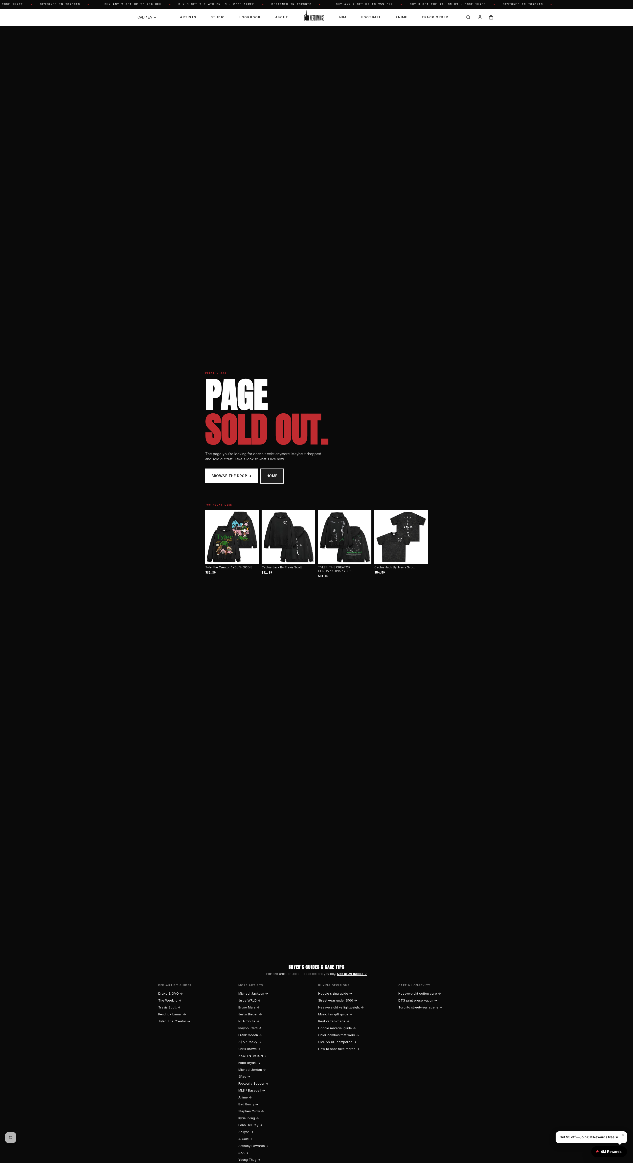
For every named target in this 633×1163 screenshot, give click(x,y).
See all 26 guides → (352, 974)
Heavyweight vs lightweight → (341, 1007)
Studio (218, 17)
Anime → (245, 1097)
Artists (188, 17)
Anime (401, 17)
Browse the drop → (231, 476)
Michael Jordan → (252, 1070)
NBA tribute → (248, 1021)
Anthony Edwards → (253, 1146)
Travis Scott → (169, 1007)
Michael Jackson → (253, 993)
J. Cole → (245, 1139)
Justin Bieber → (250, 1014)
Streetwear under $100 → (337, 1000)
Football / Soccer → (253, 1083)
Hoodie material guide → (337, 1028)
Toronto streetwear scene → (420, 1007)
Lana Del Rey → (250, 1125)
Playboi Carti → (250, 1028)
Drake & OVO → (170, 993)
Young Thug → (249, 1160)
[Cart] (491, 17)
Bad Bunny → (248, 1104)
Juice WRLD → (249, 1000)
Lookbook (250, 17)
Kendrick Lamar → (172, 1014)
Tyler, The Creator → (174, 1021)
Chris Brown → (249, 1049)
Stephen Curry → (251, 1111)
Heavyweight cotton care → (419, 993)
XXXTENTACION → (252, 1056)
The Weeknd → (169, 1000)
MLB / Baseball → (251, 1090)
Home (272, 476)
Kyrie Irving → (248, 1118)
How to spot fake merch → (338, 1049)
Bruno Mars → (249, 1007)
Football (371, 17)
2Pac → (244, 1076)
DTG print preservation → (417, 1000)
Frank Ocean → (250, 1035)
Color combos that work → (338, 1035)
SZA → (243, 1153)
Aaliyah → (245, 1132)
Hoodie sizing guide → (335, 993)
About (281, 17)
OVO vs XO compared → (337, 1042)
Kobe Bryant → (249, 1063)
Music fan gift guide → (335, 1014)
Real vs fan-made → (333, 1021)
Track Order (435, 17)
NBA (343, 17)
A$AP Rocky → (249, 1042)
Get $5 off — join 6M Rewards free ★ (589, 1137)
